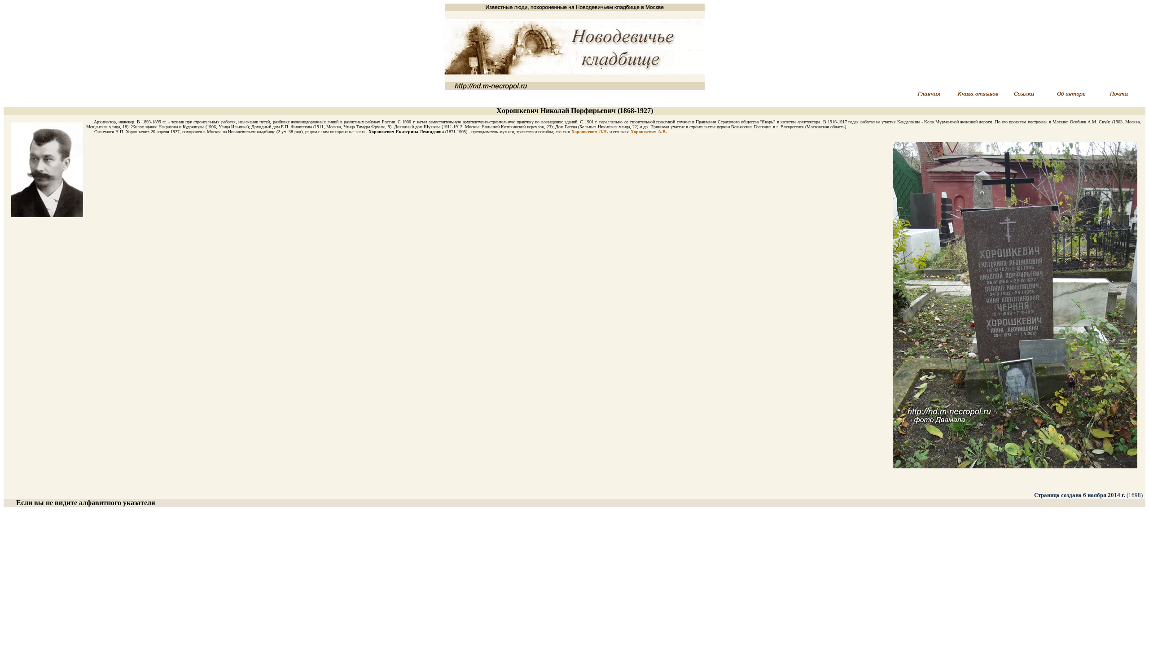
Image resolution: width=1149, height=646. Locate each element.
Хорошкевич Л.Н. (589, 131)
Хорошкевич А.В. (649, 131)
